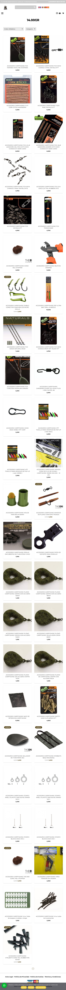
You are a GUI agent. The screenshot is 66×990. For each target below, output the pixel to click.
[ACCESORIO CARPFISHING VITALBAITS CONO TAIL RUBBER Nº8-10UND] (17, 944)
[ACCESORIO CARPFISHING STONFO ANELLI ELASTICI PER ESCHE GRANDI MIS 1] (48, 784)
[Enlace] (5, 8)
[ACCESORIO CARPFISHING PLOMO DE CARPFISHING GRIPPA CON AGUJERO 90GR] (48, 663)
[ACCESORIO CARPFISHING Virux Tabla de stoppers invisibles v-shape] (17, 904)
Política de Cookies (36, 977)
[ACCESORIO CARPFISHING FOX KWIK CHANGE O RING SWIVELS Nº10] (17, 174)
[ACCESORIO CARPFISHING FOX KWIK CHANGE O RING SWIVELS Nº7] (48, 53)
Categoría (29, 29)
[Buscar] (34, 7)
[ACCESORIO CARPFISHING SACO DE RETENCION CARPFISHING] (17, 704)
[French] (41, 7)
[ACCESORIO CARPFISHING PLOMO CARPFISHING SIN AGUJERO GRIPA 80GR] (48, 622)
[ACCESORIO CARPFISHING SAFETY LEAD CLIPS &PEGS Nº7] (48, 704)
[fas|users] (60, 13)
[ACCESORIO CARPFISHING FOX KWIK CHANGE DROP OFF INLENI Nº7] (48, 335)
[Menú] (2, 13)
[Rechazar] (64, 986)
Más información (40, 987)
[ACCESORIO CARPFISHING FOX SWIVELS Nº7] (17, 214)
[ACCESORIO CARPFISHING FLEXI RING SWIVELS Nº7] (48, 93)
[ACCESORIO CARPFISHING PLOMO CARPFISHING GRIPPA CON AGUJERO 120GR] (17, 580)
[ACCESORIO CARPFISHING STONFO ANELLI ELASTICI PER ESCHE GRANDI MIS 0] (17, 784)
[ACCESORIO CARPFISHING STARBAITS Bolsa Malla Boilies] (48, 744)
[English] (39, 7)
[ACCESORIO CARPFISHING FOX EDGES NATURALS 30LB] (17, 335)
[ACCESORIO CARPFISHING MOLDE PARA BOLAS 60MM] (17, 500)
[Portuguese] (46, 7)
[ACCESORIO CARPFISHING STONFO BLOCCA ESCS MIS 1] (48, 825)
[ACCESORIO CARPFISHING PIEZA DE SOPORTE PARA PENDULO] (48, 540)
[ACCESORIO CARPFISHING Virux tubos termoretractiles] (48, 904)
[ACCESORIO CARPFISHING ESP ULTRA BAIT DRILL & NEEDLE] (48, 294)
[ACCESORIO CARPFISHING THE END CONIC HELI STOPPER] (17, 864)
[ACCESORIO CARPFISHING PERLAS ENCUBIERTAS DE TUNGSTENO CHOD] (17, 540)
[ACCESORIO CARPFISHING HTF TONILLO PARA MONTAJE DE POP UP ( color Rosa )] (48, 417)
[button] (4, 985)
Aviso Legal (9, 977)
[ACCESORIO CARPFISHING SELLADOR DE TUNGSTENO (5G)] (17, 744)
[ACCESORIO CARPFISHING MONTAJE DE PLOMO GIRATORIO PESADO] (48, 500)
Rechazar (31, 987)
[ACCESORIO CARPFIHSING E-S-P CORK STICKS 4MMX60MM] (17, 93)
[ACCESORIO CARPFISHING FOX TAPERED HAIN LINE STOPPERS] (17, 53)
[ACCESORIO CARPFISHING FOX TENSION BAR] (48, 214)
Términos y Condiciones (53, 977)
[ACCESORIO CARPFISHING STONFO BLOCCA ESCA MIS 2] (17, 825)
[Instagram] (57, 13)
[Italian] (44, 7)
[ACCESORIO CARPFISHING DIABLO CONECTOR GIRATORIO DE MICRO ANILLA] (17, 294)
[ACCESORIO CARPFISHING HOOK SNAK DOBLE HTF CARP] (17, 417)
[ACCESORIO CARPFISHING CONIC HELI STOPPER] (17, 253)
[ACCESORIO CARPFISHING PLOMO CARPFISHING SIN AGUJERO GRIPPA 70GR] (17, 663)
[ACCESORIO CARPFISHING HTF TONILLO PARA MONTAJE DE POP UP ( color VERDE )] (17, 459)
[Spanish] (48, 7)
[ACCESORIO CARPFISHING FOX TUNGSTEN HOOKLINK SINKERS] (17, 375)
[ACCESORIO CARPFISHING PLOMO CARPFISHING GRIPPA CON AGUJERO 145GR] (17, 622)
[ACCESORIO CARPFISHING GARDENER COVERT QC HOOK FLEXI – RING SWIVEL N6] (48, 375)
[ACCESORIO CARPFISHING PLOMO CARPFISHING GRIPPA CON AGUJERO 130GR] (48, 580)
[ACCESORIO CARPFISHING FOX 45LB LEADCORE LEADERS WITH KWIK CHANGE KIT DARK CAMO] (48, 134)
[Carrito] (63, 13)
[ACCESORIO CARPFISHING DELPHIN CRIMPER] (48, 253)
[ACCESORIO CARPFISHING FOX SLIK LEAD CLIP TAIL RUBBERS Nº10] (48, 174)
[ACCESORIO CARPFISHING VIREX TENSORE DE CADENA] (48, 864)
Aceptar (24, 987)
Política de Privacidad (21, 977)
